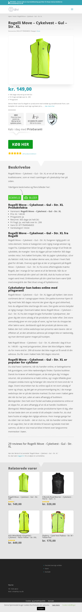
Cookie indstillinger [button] (69, 605)
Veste (14, 16)
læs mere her (50, 106)
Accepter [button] (41, 608)
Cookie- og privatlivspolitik (35, 601)
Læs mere (56, 605)
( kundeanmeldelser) (29, 154)
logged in (21, 456)
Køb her (20, 144)
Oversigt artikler (56, 565)
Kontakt (47, 572)
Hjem (10, 16)
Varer (47, 569)
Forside (47, 565)
